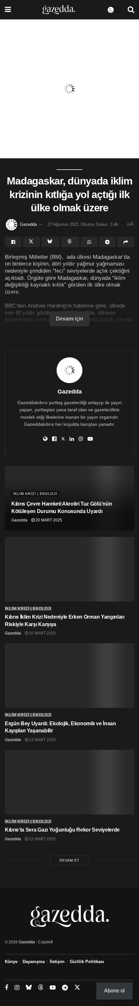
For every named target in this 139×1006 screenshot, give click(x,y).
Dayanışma (34, 961)
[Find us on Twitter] (77, 987)
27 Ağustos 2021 (63, 224)
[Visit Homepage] (58, 9)
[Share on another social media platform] (125, 242)
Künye (11, 961)
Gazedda (28, 224)
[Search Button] (131, 9)
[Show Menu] (8, 9)
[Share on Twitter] (31, 242)
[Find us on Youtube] (53, 987)
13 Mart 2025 (42, 740)
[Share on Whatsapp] (89, 242)
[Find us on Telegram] (65, 987)
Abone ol (114, 990)
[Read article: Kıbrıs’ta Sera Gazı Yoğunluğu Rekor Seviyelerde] (69, 782)
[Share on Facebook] (13, 242)
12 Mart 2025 (42, 839)
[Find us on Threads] (40, 987)
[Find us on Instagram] (17, 987)
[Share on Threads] (70, 242)
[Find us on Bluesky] (29, 987)
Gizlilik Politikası (87, 961)
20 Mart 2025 (48, 520)
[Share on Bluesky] (50, 242)
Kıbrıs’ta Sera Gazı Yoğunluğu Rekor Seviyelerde (62, 830)
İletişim (57, 961)
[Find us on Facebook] (6, 987)
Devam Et (69, 860)
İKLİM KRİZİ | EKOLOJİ (35, 494)
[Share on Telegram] (107, 242)
